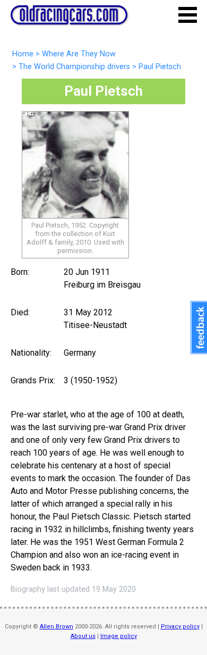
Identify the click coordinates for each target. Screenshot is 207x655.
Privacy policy (180, 626)
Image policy (118, 636)
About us (83, 636)
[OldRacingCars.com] (69, 19)
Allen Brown (56, 626)
